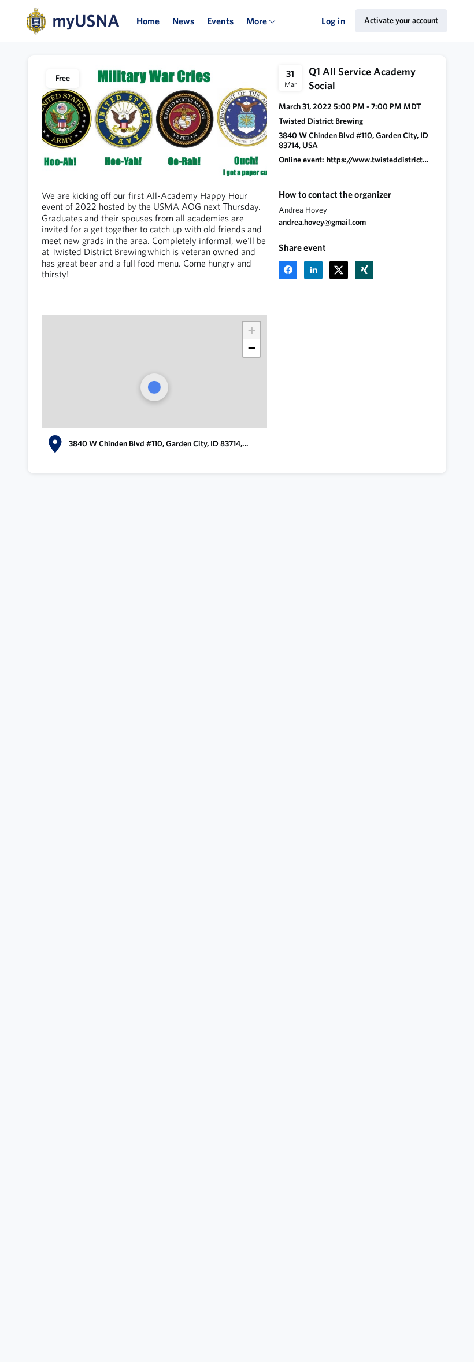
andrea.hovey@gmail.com (322, 222)
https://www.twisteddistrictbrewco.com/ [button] (379, 159)
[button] (288, 270)
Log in (333, 21)
